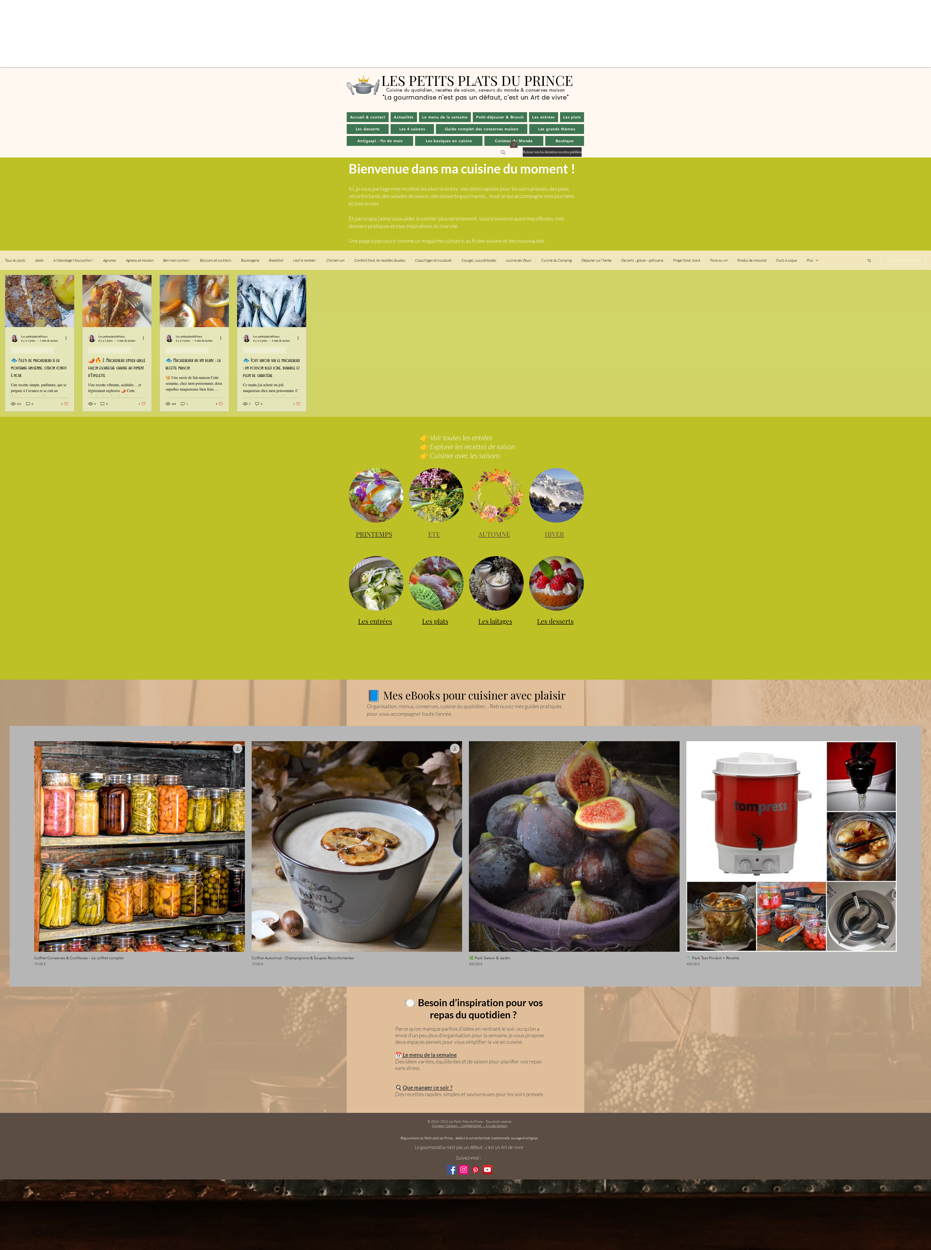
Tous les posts (15, 260)
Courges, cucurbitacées (478, 260)
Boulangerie (250, 260)
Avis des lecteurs (496, 1126)
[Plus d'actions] (68, 338)
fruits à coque (786, 260)
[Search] (503, 152)
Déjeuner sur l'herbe (596, 260)
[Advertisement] (145, 34)
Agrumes (109, 260)
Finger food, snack (686, 260)
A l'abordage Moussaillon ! (73, 260)
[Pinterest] (475, 1169)
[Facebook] (452, 1169)
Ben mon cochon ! (176, 260)
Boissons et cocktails (215, 260)
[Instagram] (463, 1169)
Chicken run (335, 260)
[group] (465, 854)
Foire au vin (719, 260)
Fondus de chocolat (752, 260)
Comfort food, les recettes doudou (379, 260)
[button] (404, 117)
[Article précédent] (27, 846)
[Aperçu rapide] (574, 846)
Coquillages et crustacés (433, 260)
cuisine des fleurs (518, 260)
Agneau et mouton (139, 260)
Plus (810, 260)
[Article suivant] (904, 846)
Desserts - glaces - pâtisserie (642, 260)
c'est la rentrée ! (305, 260)
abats (39, 260)
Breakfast (276, 260)
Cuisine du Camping (556, 260)
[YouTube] (487, 1169)
